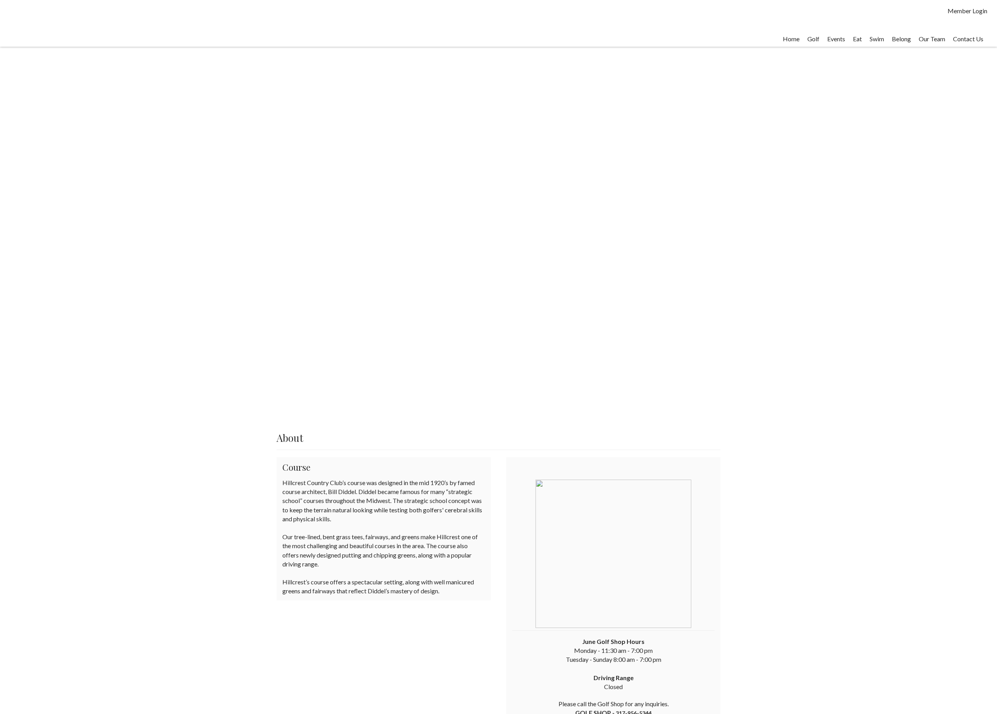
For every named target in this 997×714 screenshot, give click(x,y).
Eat (857, 38)
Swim (877, 38)
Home (791, 38)
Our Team (932, 38)
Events (836, 38)
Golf (813, 38)
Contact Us (968, 38)
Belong (901, 38)
